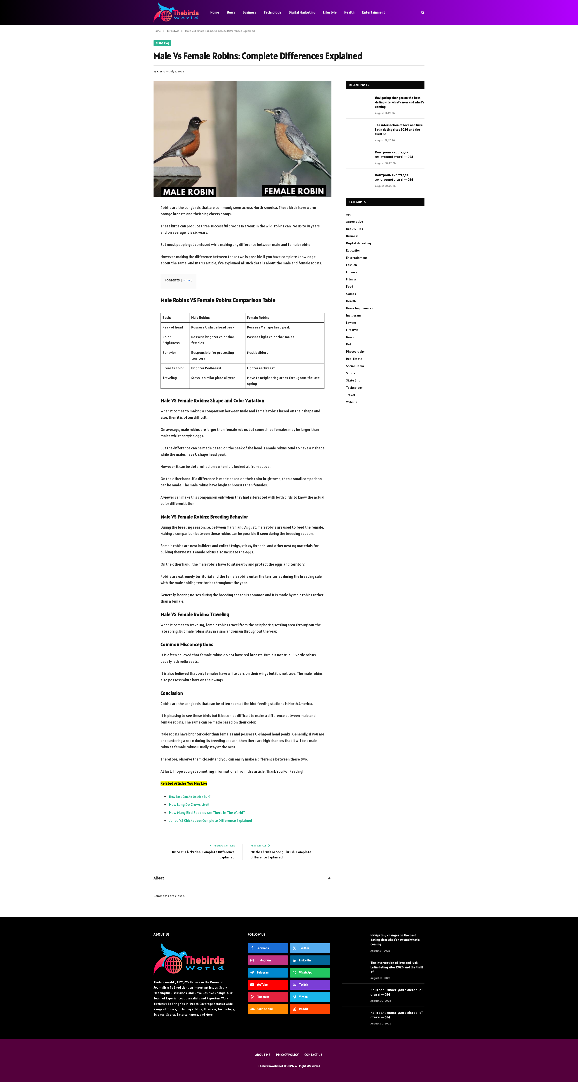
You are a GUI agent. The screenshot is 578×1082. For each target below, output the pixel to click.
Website (351, 402)
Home (214, 12)
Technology (272, 12)
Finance (351, 272)
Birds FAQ (162, 43)
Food (349, 286)
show (186, 280)
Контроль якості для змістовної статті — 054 (394, 154)
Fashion (351, 265)
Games (351, 294)
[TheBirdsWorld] (176, 12)
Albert (161, 71)
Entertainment (373, 12)
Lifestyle (330, 12)
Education (353, 250)
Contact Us (313, 1055)
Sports (350, 373)
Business (249, 12)
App (349, 214)
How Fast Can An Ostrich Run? (190, 797)
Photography (355, 351)
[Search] (422, 12)
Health (349, 12)
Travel (350, 395)
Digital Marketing (302, 12)
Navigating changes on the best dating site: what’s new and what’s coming (399, 102)
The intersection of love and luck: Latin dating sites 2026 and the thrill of (399, 129)
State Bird (353, 380)
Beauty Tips (354, 229)
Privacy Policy (287, 1055)
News (231, 12)
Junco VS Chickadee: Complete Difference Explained (210, 820)
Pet (348, 344)
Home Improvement (360, 308)
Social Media (355, 366)
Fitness (351, 279)
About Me (262, 1055)
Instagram (353, 315)
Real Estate (354, 359)
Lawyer (351, 323)
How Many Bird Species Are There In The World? (207, 812)
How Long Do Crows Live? (189, 804)
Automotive (354, 222)
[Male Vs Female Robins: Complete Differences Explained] (242, 139)
